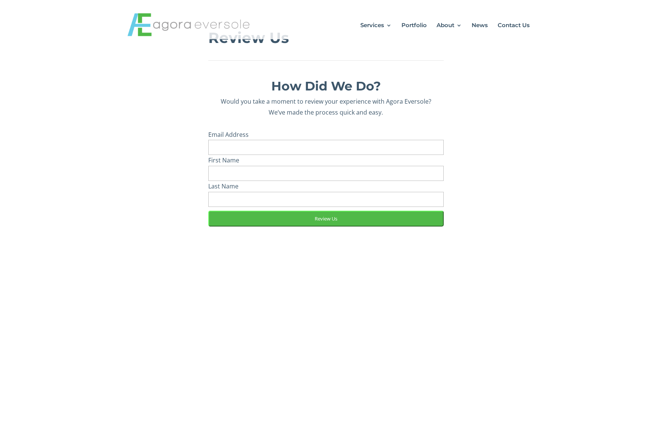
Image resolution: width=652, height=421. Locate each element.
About (445, 26)
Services (372, 26)
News (480, 26)
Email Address (228, 134)
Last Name (223, 186)
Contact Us (514, 26)
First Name (223, 160)
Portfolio (414, 26)
